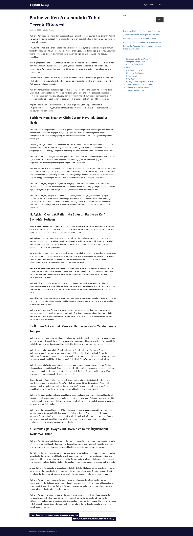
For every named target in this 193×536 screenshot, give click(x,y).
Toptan (52, 30)
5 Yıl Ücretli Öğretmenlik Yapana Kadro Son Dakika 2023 (55, 515)
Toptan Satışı (39, 5)
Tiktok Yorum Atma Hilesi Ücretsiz (139, 85)
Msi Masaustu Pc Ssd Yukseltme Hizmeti (139, 39)
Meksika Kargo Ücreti (134, 70)
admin (45, 30)
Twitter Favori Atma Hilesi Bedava (139, 87)
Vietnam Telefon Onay (135, 90)
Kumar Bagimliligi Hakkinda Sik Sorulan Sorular (142, 42)
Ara (124, 15)
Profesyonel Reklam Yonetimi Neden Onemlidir (141, 31)
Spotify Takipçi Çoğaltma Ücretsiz (139, 82)
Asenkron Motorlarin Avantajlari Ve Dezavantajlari (143, 35)
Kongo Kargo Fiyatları (134, 65)
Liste (159, 5)
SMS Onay (130, 79)
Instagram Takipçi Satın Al (136, 62)
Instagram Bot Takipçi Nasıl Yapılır (139, 59)
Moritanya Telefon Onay (135, 73)
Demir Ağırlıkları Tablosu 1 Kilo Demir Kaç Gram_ (93, 519)
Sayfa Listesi (148, 5)
